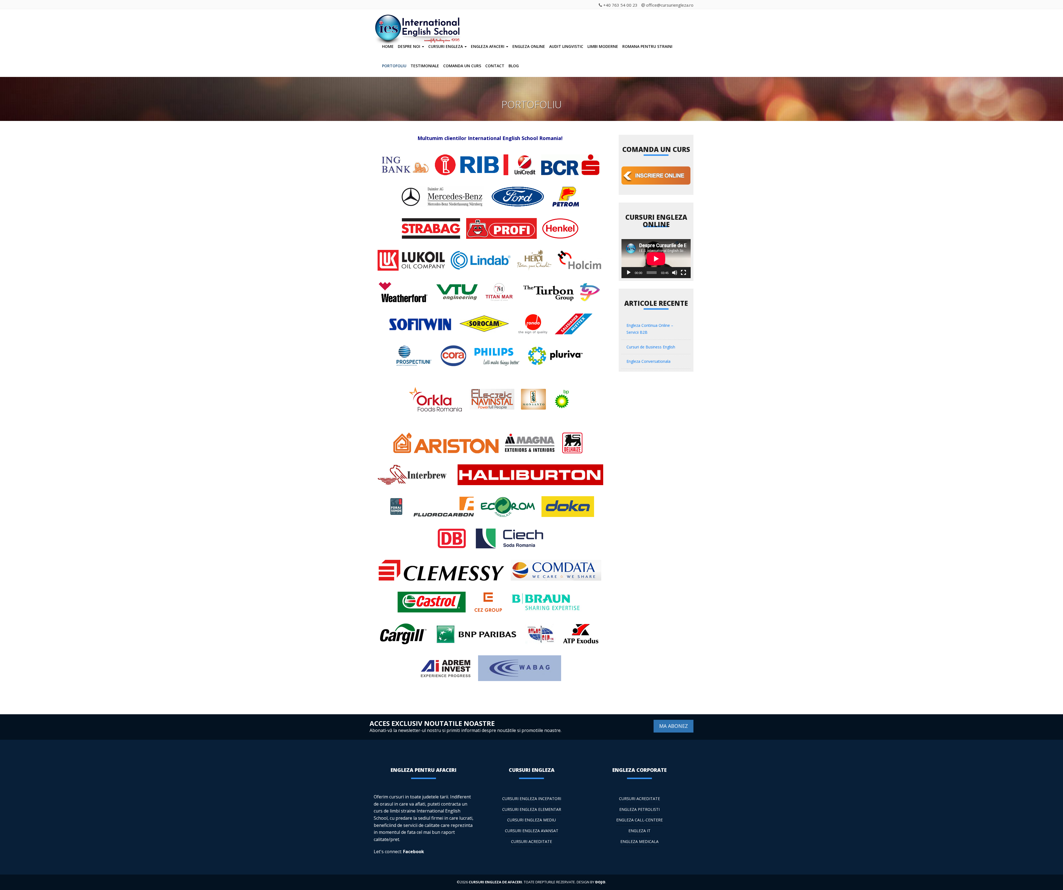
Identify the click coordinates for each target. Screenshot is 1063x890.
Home (388, 46)
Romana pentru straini (647, 46)
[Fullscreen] (683, 272)
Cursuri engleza (446, 46)
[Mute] (674, 272)
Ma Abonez (673, 726)
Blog (514, 65)
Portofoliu (394, 65)
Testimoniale (425, 65)
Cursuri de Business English (650, 347)
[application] (656, 258)
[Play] (628, 272)
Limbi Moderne (602, 46)
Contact (494, 65)
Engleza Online (528, 46)
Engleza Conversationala (648, 361)
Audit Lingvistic (566, 46)
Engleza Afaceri (488, 46)
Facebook (413, 851)
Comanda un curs (462, 65)
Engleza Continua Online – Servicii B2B (649, 329)
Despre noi (409, 46)
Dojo (600, 881)
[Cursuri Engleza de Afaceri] (419, 21)
